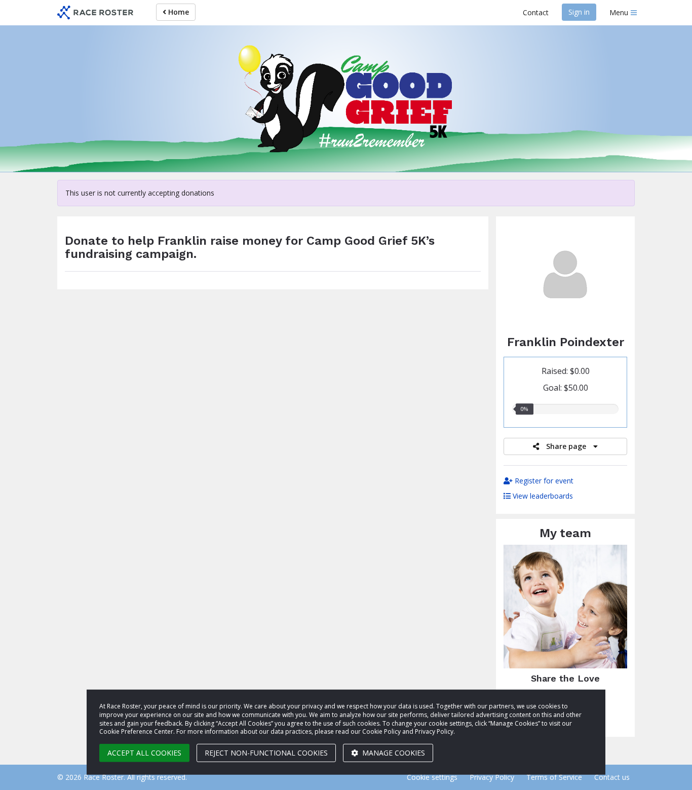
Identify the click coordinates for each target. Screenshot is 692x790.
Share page (566, 446)
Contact (536, 12)
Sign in (579, 12)
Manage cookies (392, 753)
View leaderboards (542, 496)
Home (177, 12)
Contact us (612, 777)
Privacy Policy (492, 777)
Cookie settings (432, 777)
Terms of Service (554, 777)
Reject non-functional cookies (266, 753)
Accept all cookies (144, 753)
